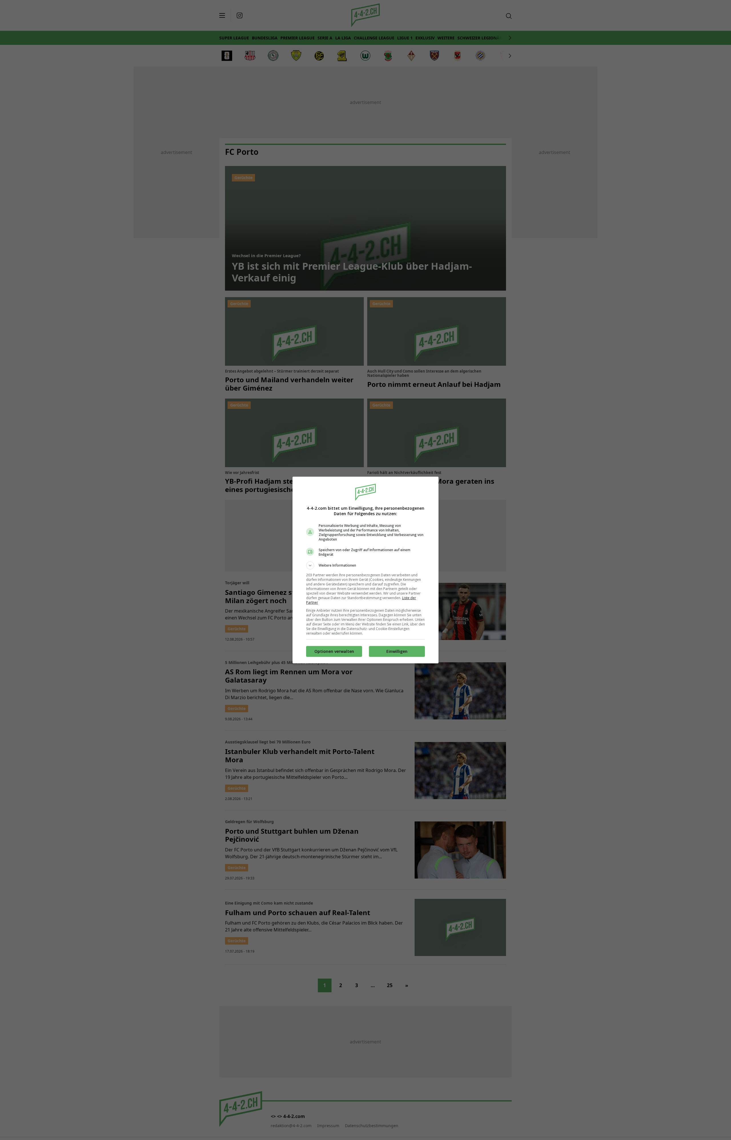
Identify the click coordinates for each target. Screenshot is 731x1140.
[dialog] (365, 570)
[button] (365, 565)
